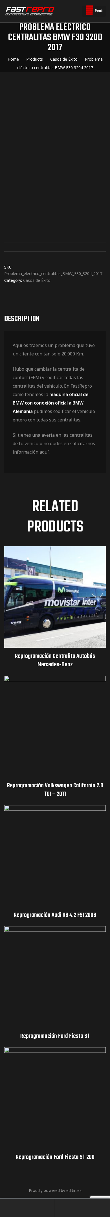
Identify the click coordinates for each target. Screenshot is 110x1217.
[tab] (55, 319)
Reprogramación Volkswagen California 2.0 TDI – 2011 (55, 789)
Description (21, 319)
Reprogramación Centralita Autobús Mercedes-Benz (55, 660)
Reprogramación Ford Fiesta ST (55, 1036)
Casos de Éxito (36, 280)
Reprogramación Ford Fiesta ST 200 (55, 1157)
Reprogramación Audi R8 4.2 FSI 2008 (55, 915)
